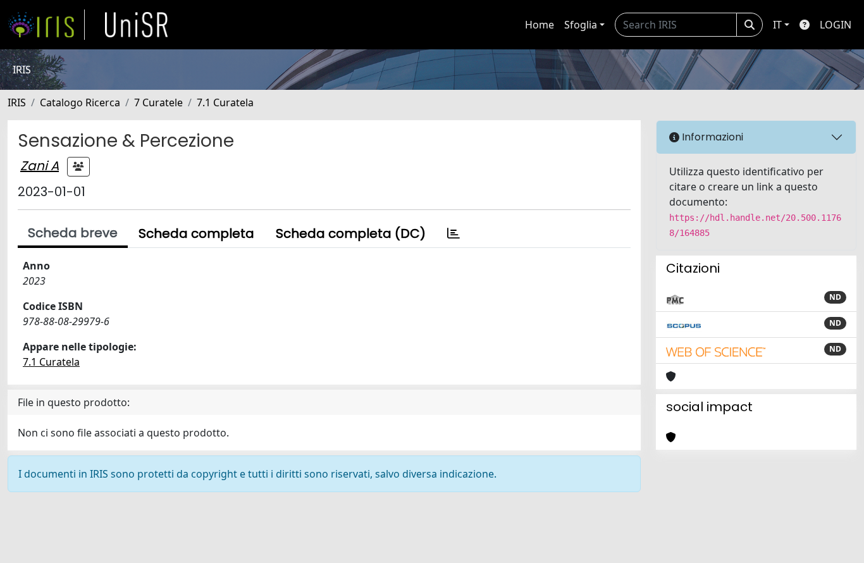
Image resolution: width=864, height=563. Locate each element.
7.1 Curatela (225, 102)
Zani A (39, 166)
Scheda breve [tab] (73, 233)
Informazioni (711, 137)
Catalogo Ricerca (80, 102)
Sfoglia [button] (580, 25)
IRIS (17, 102)
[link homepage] (46, 24)
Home (539, 25)
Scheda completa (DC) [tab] (351, 233)
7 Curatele (158, 102)
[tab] (453, 233)
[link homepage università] (136, 24)
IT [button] (777, 25)
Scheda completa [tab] (196, 233)
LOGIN (835, 25)
